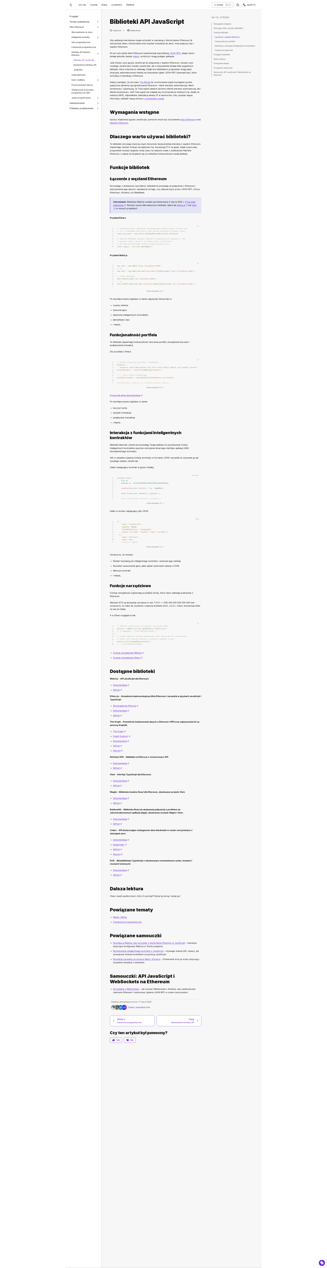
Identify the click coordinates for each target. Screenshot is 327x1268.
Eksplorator (120, 844)
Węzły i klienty (120, 917)
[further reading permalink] (109, 888)
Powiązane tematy (221, 63)
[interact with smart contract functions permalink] (109, 435)
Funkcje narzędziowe (224, 50)
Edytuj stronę (134, 31)
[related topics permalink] (109, 910)
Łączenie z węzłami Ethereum (227, 37)
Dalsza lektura (220, 59)
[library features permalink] (109, 167)
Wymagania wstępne (222, 24)
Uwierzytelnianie (78, 75)
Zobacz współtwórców (139, 1007)
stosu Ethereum (188, 119)
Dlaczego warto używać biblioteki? (228, 28)
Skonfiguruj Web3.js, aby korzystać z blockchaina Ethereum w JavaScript (149, 943)
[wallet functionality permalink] (109, 334)
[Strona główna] (70, 5)
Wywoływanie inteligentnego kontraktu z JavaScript (138, 951)
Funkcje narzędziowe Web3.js (128, 653)
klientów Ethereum (119, 123)
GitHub (117, 690)
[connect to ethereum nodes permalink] (109, 178)
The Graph (119, 731)
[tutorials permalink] (109, 978)
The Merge (145, 82)
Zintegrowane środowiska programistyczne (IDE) (83, 91)
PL (251, 4)
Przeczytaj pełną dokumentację (126, 395)
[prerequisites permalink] (109, 112)
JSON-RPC (78, 70)
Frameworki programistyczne (84, 47)
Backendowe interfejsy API (85, 65)
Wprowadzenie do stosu (82, 32)
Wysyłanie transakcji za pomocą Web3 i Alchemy (136, 959)
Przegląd (73, 16)
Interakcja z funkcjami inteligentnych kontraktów (235, 46)
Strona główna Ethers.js (125, 706)
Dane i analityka (78, 80)
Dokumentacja (121, 685)
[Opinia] (322, 1263)
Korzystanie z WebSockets (126, 989)
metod (136, 56)
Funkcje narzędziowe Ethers (128, 657)
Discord (118, 750)
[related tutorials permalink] (109, 935)
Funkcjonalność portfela (225, 41)
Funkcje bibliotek (221, 32)
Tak (118, 1040)
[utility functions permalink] (109, 585)
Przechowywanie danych (82, 85)
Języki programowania (81, 98)
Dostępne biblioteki (222, 54)
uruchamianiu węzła (154, 98)
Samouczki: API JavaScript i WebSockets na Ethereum (232, 73)
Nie (131, 1040)
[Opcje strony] (123, 30)
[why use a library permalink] (109, 136)
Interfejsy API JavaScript (84, 60)
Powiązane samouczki (223, 68)
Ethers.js (182, 205)
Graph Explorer (121, 736)
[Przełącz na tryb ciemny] (238, 5)
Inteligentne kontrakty (81, 37)
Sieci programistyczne (81, 42)
